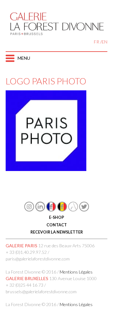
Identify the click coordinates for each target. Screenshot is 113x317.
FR (96, 41)
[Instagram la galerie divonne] (29, 210)
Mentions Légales (76, 271)
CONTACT (56, 225)
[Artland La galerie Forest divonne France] (73, 210)
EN (104, 41)
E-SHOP (56, 217)
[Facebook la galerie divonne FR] (51, 210)
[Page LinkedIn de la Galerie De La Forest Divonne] (40, 210)
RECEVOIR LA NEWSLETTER (56, 232)
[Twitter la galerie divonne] (84, 210)
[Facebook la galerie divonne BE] (62, 210)
